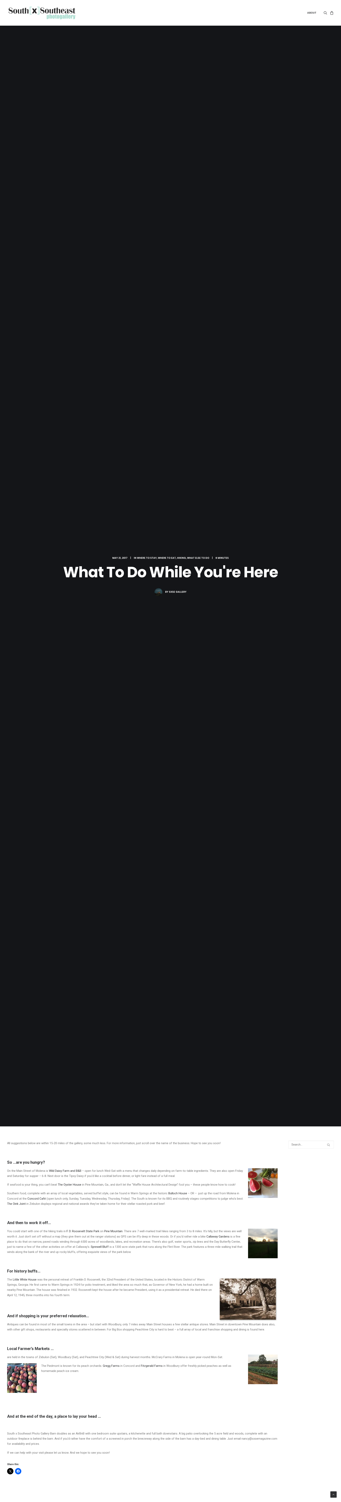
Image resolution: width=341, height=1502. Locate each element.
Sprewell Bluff (100, 1247)
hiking (181, 558)
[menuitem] (310, 12)
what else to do (198, 558)
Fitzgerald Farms (152, 1366)
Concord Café (37, 1198)
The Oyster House (69, 1184)
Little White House (25, 1279)
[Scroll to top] (333, 1494)
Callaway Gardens (218, 1236)
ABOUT (312, 12)
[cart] (331, 12)
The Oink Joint (16, 1204)
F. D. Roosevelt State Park (83, 1231)
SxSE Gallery (177, 591)
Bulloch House (177, 1193)
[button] (326, 12)
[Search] (311, 1145)
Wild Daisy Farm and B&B (65, 1171)
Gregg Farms (111, 1366)
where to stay (147, 558)
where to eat (167, 558)
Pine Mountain (113, 1231)
